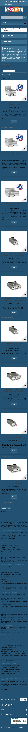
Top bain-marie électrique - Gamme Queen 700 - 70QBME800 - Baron (14, 299)
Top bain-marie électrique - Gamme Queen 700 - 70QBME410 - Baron (14, 254)
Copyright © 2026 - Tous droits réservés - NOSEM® (12, 727)
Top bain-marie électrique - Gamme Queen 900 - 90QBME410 (14, 344)
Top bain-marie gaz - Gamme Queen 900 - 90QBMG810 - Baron (14, 482)
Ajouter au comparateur (8, 127)
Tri (1, 70)
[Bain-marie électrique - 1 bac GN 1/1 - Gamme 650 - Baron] (14, 90)
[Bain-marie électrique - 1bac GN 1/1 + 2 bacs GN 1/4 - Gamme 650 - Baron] (14, 141)
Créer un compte (22, 1)
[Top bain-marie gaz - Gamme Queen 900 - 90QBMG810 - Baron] (14, 469)
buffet (7, 627)
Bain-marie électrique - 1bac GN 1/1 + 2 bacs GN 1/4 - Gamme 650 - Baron (14, 154)
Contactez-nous (9, 1)
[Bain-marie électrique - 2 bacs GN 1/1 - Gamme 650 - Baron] (14, 191)
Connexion (15, 1)
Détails (3, 60)
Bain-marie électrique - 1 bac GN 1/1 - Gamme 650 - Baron (14, 103)
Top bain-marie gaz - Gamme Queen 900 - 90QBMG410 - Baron (14, 436)
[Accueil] (2, 29)
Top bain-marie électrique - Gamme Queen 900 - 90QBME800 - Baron (14, 390)
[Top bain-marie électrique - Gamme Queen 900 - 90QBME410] (14, 331)
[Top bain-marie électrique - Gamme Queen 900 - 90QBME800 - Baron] (14, 377)
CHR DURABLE (8, 4)
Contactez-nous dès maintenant (9, 687)
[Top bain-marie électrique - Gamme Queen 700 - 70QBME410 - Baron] (14, 241)
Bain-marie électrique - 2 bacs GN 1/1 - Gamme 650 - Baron (14, 204)
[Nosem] (14, 9)
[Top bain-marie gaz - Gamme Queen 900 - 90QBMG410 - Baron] (14, 423)
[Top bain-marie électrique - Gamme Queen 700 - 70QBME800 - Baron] (14, 286)
